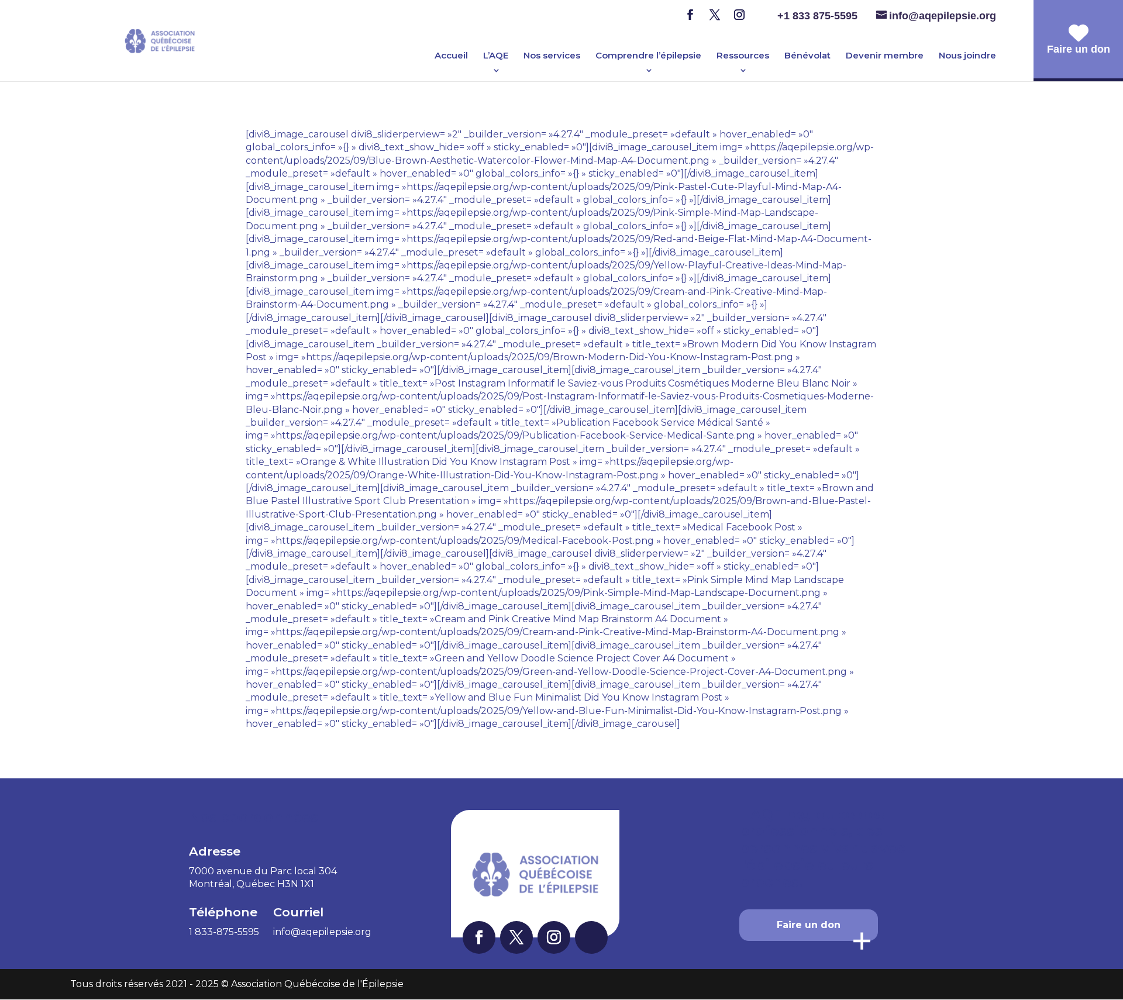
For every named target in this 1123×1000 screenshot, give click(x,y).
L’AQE (495, 56)
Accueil (451, 56)
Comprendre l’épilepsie (648, 56)
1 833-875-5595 (224, 931)
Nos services (551, 56)
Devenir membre (885, 56)
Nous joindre (967, 56)
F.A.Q (630, 49)
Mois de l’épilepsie (548, 32)
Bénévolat (807, 56)
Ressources (742, 56)
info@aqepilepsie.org (322, 931)
